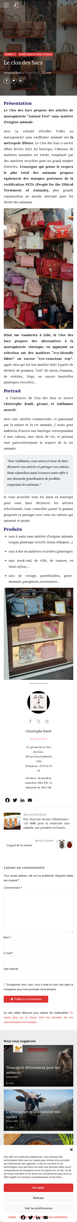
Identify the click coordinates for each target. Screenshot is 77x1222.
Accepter (38, 1187)
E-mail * (8, 953)
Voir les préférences (38, 1208)
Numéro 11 (10, 54)
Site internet (11, 968)
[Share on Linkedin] (21, 81)
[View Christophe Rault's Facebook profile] (30, 721)
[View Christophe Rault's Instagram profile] (47, 721)
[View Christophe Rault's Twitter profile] (38, 721)
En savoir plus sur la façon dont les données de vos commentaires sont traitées (38, 1017)
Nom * (7, 937)
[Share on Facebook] (7, 81)
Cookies (12, 1217)
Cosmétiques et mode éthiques (35, 54)
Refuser (38, 1198)
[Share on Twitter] (14, 81)
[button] (71, 1150)
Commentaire (13, 887)
